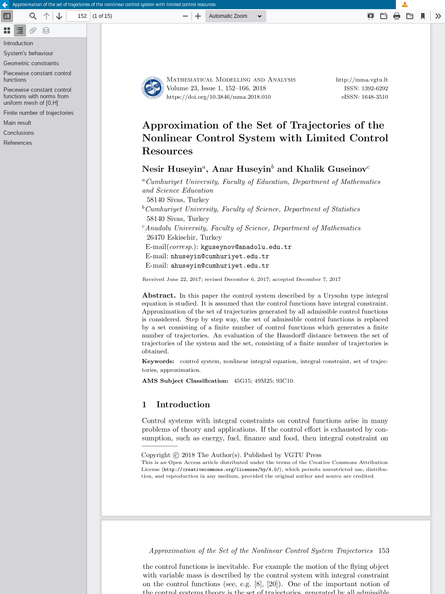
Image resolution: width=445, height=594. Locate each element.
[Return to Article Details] (4, 4)
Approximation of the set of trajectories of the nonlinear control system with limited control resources (114, 4)
